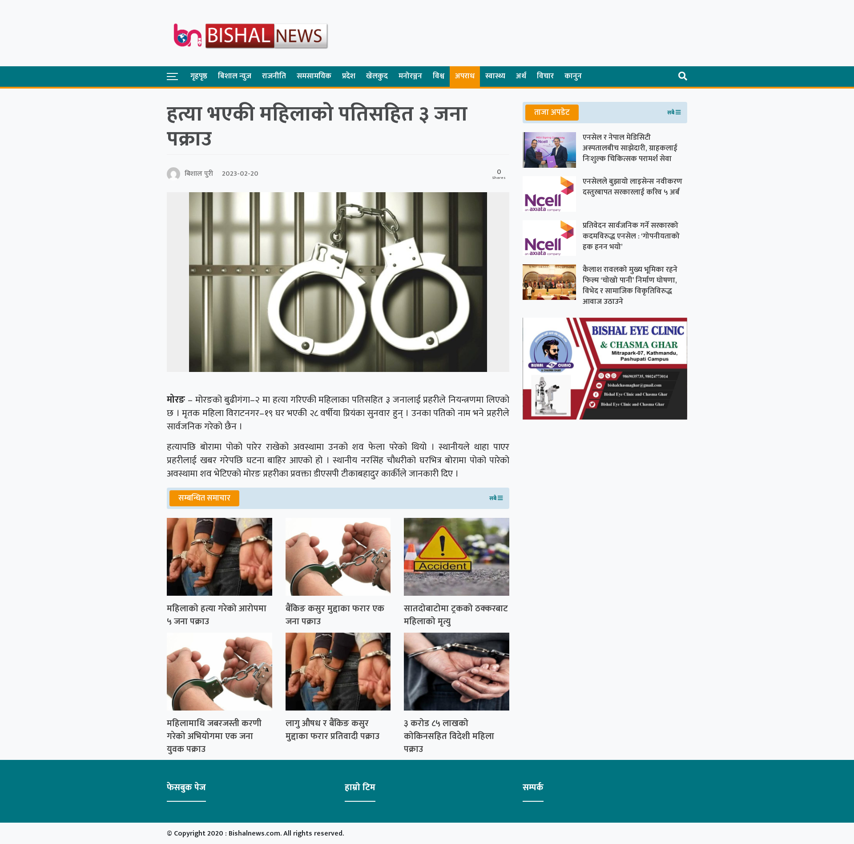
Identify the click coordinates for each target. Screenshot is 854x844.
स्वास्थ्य (495, 76)
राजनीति (274, 76)
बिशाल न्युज (234, 76)
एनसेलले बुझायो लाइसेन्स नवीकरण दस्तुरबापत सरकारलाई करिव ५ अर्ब (632, 187)
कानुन (573, 76)
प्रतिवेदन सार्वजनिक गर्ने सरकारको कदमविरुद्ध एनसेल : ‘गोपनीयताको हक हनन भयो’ (631, 236)
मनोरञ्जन (410, 76)
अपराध (465, 76)
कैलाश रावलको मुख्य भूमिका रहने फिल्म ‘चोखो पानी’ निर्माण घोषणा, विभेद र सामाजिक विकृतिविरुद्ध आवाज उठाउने (630, 285)
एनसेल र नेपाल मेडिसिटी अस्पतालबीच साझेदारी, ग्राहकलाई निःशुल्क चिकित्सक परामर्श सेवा (630, 148)
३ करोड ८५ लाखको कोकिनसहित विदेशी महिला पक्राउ (449, 736)
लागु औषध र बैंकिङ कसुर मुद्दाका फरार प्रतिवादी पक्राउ (332, 730)
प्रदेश (348, 76)
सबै (493, 498)
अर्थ (521, 76)
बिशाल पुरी (199, 174)
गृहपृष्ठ (198, 76)
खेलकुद (377, 76)
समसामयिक (314, 76)
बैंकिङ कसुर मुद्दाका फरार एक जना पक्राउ (335, 615)
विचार (545, 76)
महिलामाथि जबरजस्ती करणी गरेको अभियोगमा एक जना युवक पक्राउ (214, 736)
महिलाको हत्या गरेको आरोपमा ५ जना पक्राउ (216, 615)
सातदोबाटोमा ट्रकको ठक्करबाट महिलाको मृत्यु (456, 615)
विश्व (438, 76)
